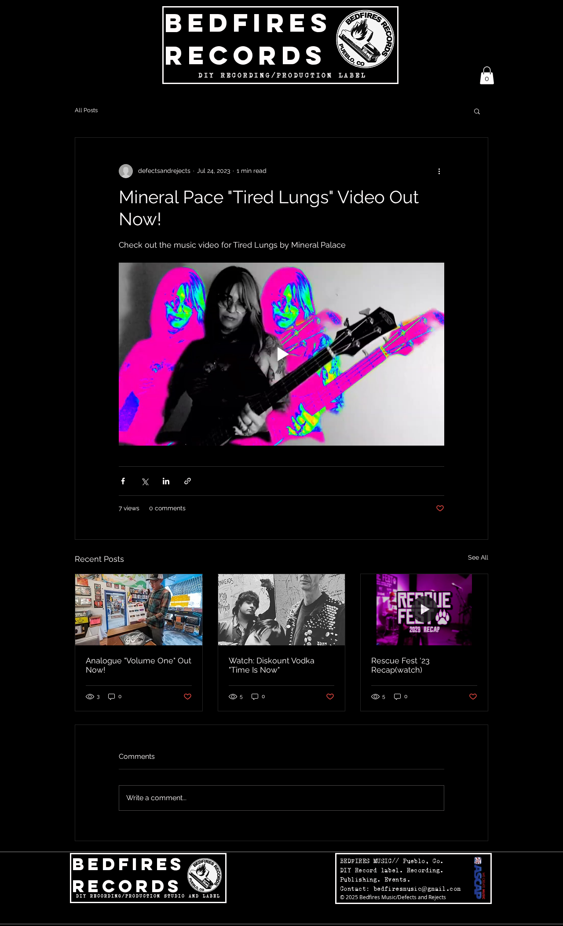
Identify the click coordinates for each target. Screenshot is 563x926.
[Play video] (281, 354)
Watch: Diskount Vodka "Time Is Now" (271, 665)
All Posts (86, 110)
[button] (486, 75)
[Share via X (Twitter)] (144, 481)
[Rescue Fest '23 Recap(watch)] (424, 609)
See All (478, 557)
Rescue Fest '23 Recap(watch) (400, 665)
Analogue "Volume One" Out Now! (138, 665)
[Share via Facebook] (123, 481)
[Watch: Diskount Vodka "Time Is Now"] (281, 609)
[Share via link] (187, 481)
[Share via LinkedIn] (166, 481)
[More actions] (439, 171)
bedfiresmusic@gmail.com (417, 888)
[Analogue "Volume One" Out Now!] (138, 609)
